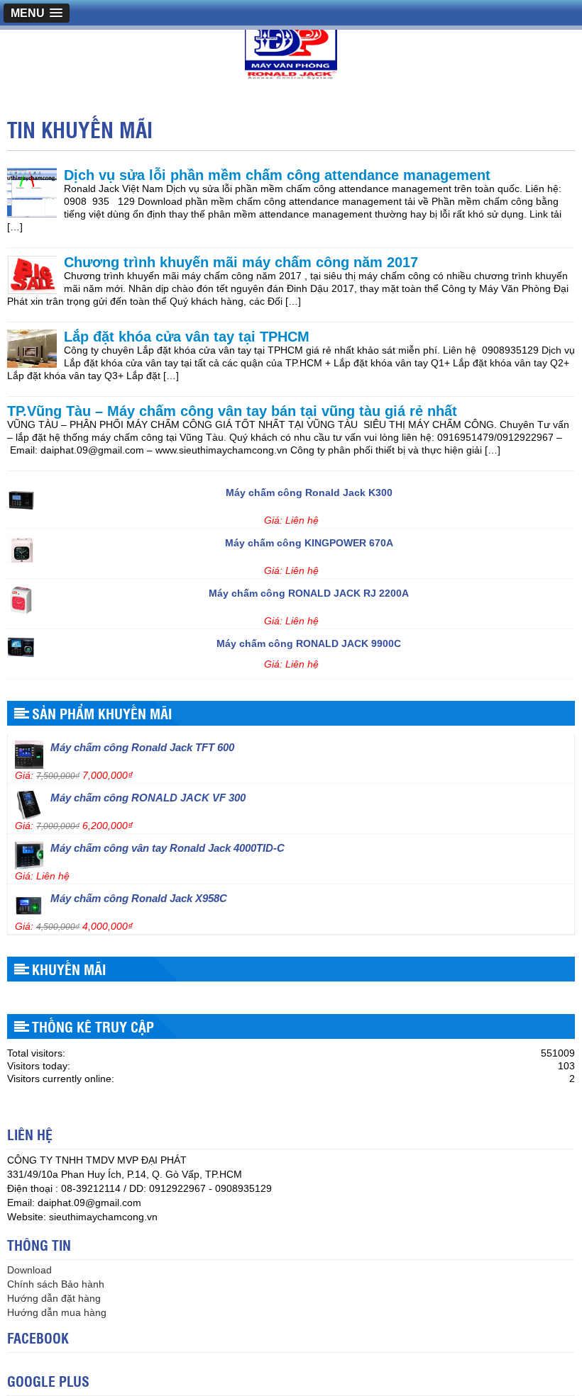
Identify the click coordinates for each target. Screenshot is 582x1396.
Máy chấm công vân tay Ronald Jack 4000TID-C (167, 845)
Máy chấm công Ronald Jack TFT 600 (142, 744)
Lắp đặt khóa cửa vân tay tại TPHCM (186, 336)
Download (29, 1270)
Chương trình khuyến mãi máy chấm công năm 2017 (241, 262)
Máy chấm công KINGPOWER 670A (309, 540)
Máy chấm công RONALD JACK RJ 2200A (309, 590)
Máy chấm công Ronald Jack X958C (138, 895)
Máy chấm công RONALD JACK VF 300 (148, 795)
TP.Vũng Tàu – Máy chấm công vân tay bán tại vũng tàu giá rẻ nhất (232, 411)
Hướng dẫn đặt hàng (54, 1298)
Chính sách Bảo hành (55, 1284)
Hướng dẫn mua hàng (56, 1312)
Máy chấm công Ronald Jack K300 (309, 489)
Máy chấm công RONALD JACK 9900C (308, 640)
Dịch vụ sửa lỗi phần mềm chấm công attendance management (277, 175)
